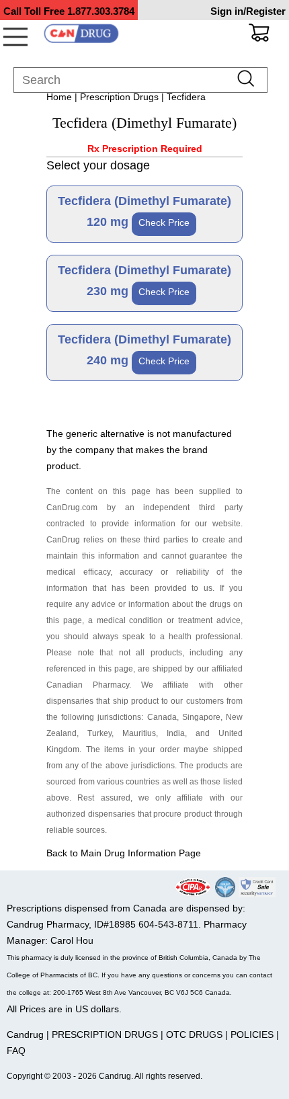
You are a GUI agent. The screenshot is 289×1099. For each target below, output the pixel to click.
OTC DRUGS (194, 1034)
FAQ (16, 1050)
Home (59, 96)
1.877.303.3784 (100, 11)
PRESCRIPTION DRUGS (105, 1034)
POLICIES (252, 1034)
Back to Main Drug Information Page (123, 853)
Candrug (25, 1034)
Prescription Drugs (119, 96)
